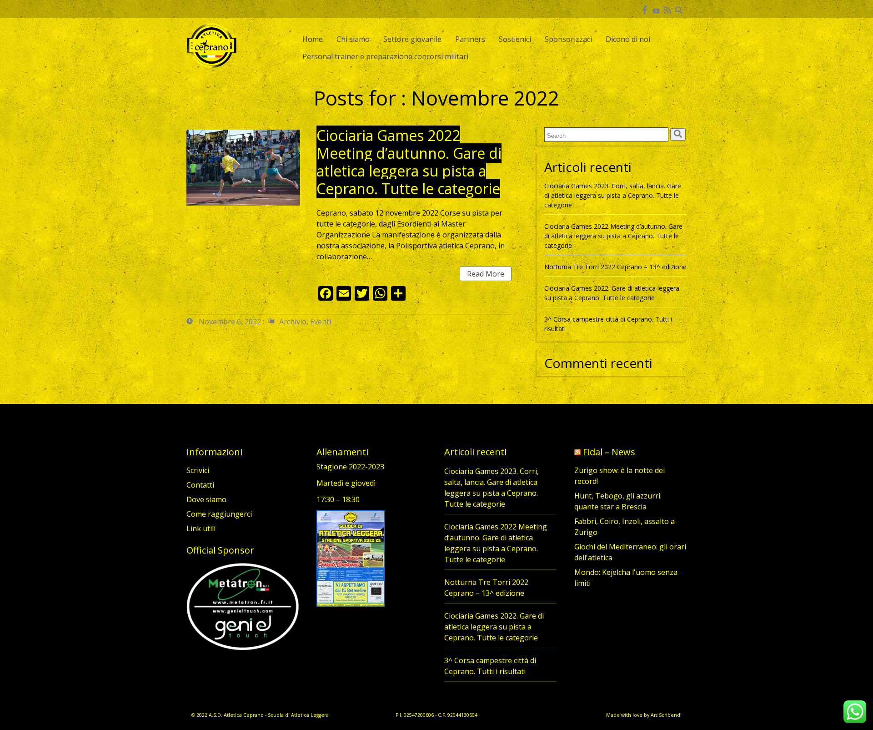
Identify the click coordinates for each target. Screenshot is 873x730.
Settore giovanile (412, 39)
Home (312, 39)
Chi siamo (353, 39)
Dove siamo (206, 499)
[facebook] (644, 9)
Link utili (201, 529)
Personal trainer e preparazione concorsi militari (385, 56)
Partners (470, 39)
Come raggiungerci (219, 514)
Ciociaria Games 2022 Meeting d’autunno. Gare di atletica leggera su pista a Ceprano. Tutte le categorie (409, 162)
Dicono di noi (628, 39)
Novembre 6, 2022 (230, 322)
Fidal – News (609, 452)
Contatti (200, 485)
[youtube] (656, 9)
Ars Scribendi (666, 715)
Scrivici (197, 470)
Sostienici (515, 39)
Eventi (320, 322)
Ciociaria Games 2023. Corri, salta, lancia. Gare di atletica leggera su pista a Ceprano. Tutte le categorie (612, 195)
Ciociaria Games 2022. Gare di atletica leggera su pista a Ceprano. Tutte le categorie (494, 627)
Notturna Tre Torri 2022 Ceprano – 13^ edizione (615, 266)
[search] (678, 134)
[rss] (667, 9)
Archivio (292, 322)
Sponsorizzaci (568, 39)
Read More (485, 274)
